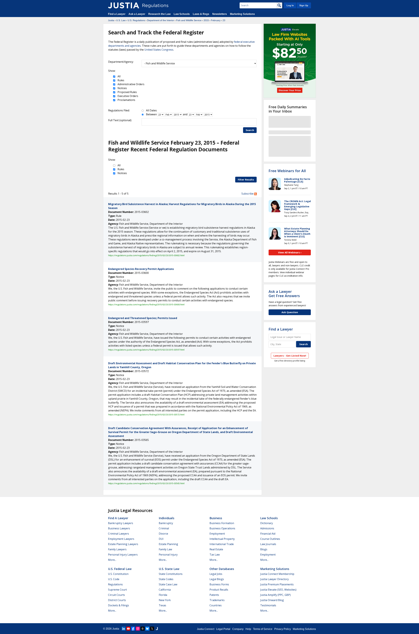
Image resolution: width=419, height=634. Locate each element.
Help (248, 629)
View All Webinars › (289, 252)
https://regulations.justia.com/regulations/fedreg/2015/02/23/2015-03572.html (146, 414)
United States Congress (158, 49)
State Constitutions (170, 574)
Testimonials (268, 605)
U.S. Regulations (136, 20)
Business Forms (219, 584)
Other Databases (222, 569)
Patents (214, 595)
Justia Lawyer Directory (274, 579)
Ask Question (290, 312)
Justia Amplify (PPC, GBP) (275, 595)
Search (250, 130)
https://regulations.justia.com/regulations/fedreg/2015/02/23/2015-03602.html (146, 255)
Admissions (267, 528)
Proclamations (126, 100)
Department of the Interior (160, 20)
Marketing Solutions (242, 14)
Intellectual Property (222, 539)
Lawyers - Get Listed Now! (289, 355)
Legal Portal (223, 629)
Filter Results (246, 179)
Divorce (163, 533)
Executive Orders (127, 96)
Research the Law (159, 14)
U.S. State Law (169, 569)
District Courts (117, 600)
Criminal (164, 528)
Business (216, 518)
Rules (120, 80)
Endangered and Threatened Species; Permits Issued (142, 318)
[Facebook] (133, 629)
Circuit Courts (116, 595)
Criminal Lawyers (118, 533)
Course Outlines (270, 539)
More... (112, 560)
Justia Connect (205, 629)
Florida (163, 595)
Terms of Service (262, 629)
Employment (217, 533)
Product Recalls (219, 589)
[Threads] (143, 629)
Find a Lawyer (116, 14)
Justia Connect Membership (277, 574)
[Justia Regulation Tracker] (123, 5)
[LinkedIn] (124, 629)
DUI (161, 539)
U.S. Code (113, 579)
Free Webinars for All (287, 171)
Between (151, 114)
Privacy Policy (282, 629)
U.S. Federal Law (120, 569)
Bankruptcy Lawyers (120, 523)
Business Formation (222, 523)
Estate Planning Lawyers (123, 544)
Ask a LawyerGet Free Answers (284, 293)
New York (165, 600)
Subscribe (247, 193)
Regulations (115, 584)
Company (238, 629)
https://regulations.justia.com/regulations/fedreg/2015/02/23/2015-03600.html (146, 304)
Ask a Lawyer (137, 14)
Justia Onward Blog (272, 600)
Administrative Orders (130, 84)
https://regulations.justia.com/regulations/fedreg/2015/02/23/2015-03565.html (146, 483)
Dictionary (266, 523)
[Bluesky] (147, 629)
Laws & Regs (201, 14)
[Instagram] (138, 629)
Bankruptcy (166, 523)
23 (224, 20)
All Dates (151, 110)
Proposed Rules (127, 92)
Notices (122, 88)
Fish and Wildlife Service (188, 20)
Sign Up (303, 5)
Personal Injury (168, 554)
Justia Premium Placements (277, 584)
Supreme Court (117, 589)
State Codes (166, 579)
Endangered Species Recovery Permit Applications (141, 269)
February (215, 20)
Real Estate (216, 549)
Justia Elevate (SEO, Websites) (278, 589)
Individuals (166, 518)
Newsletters (219, 14)
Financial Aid (267, 533)
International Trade (222, 544)
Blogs (263, 549)
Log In (290, 5)
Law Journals (268, 544)
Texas (162, 605)
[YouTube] (128, 629)
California (165, 589)
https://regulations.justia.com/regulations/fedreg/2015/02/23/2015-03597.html (146, 349)
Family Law (165, 549)
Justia (111, 20)
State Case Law (168, 584)
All (118, 76)
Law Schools (182, 14)
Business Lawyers (119, 528)
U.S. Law (121, 20)
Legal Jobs (216, 574)
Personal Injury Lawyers (123, 554)
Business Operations (222, 528)
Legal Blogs (217, 579)
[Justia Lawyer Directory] (157, 629)
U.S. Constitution (118, 574)
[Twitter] (152, 629)
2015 (206, 20)
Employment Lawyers (121, 539)
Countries (216, 605)
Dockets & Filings (118, 605)
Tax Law (215, 554)
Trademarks (217, 600)
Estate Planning (168, 544)
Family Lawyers (117, 549)
